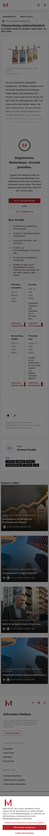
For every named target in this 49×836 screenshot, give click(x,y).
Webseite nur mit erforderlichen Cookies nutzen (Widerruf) (24, 822)
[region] (24, 816)
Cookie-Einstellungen (24, 833)
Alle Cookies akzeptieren (24, 827)
